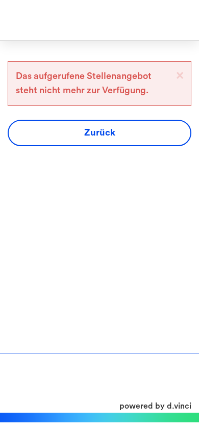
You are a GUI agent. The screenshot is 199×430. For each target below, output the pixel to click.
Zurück (99, 132)
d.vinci (179, 406)
